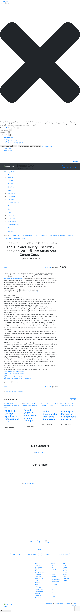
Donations (11, 199)
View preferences (23, 146)
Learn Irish (11, 215)
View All (73, 399)
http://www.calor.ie (9, 375)
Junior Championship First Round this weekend (50, 415)
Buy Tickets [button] (11, 184)
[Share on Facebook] (45, 268)
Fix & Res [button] (11, 180)
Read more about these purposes (13, 143)
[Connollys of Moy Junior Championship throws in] (69, 404)
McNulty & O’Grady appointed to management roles (12, 416)
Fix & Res (37, 565)
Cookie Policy (7, 148)
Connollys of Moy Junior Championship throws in (68, 415)
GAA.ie (65, 580)
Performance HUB (13, 203)
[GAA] (32, 542)
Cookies (67, 603)
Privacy (59, 603)
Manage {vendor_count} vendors (12, 141)
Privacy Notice (7, 150)
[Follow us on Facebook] (73, 162)
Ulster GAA (66, 578)
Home (5, 243)
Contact (10, 231)
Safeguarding (12, 221)
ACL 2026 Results (41, 235)
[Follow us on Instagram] (75, 162)
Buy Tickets (15, 235)
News (5, 268)
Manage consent (5, 611)
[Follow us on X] (74, 162)
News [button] (10, 177)
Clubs (9, 190)
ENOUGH (70, 235)
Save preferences (35, 146)
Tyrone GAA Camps (28, 235)
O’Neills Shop (12, 218)
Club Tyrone (11, 187)
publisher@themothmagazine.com (14, 371)
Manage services (8, 139)
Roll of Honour (12, 193)
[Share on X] (48, 268)
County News (16, 391)
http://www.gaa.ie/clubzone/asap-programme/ (17, 378)
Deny (15, 146)
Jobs (23, 238)
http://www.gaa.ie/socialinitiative (13, 377)
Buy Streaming (32, 554)
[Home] (41, 174)
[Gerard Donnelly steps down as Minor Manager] (30, 404)
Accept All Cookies (6, 146)
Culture (10, 209)
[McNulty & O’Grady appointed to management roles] (12, 405)
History (10, 212)
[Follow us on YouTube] (77, 162)
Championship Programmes (57, 235)
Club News (8, 391)
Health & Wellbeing (13, 225)
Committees (11, 196)
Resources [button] (11, 228)
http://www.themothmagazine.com (14, 373)
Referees (10, 206)
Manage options (8, 137)
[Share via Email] (50, 268)
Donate (64, 167)
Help (48, 603)
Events (53, 563)
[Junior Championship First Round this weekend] (50, 404)
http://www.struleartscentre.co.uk (14, 278)
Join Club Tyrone (71, 167)
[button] (40, 62)
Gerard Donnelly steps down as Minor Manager (30, 415)
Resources (17, 238)
